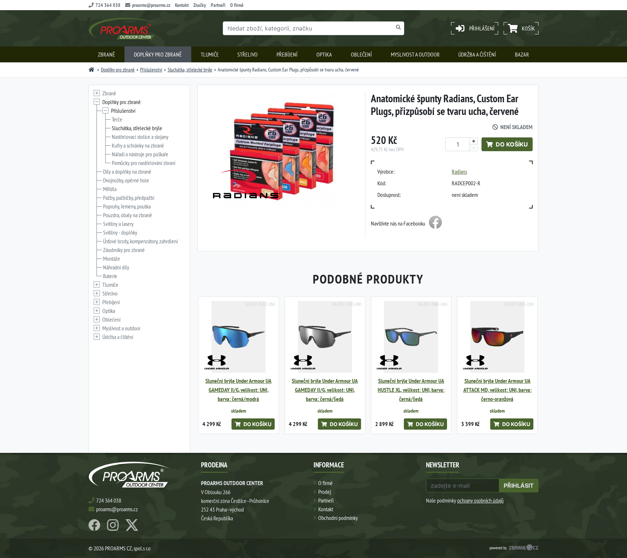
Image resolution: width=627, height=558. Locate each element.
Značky (199, 5)
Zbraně (106, 54)
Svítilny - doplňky (120, 232)
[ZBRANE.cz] (523, 548)
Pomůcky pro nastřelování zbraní (143, 162)
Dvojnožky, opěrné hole (126, 180)
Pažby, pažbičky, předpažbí (128, 197)
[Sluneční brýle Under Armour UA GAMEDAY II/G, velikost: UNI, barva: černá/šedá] (325, 337)
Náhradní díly (116, 267)
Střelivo (247, 54)
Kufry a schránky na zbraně (138, 145)
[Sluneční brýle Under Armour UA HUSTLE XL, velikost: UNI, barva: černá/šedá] (411, 337)
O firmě (236, 5)
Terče (117, 119)
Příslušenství (151, 69)
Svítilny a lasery (118, 223)
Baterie (110, 276)
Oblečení (361, 54)
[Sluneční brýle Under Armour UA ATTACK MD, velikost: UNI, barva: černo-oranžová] (497, 337)
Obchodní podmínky (338, 517)
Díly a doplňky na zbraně (127, 171)
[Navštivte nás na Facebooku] (435, 223)
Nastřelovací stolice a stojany (140, 136)
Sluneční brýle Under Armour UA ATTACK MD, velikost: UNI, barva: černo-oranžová (497, 390)
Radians (459, 171)
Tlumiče (210, 54)
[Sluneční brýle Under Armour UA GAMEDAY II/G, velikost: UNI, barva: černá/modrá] (238, 337)
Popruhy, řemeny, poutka (127, 206)
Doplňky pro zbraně (158, 54)
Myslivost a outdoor (415, 54)
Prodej (324, 491)
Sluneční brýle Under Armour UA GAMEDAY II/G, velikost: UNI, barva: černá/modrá (238, 390)
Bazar (522, 54)
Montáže (111, 258)
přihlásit (519, 485)
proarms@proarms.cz (151, 5)
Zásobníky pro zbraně (124, 249)
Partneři (218, 5)
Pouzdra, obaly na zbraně (127, 215)
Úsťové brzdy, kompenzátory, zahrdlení (140, 241)
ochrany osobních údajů (480, 500)
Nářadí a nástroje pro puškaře (140, 154)
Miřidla (109, 189)
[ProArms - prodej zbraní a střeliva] (91, 69)
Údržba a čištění (477, 54)
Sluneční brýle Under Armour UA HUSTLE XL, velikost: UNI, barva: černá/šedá (411, 390)
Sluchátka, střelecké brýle (190, 69)
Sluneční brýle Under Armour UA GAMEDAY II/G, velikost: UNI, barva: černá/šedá (325, 390)
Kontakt (182, 5)
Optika (324, 54)
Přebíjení (287, 54)
